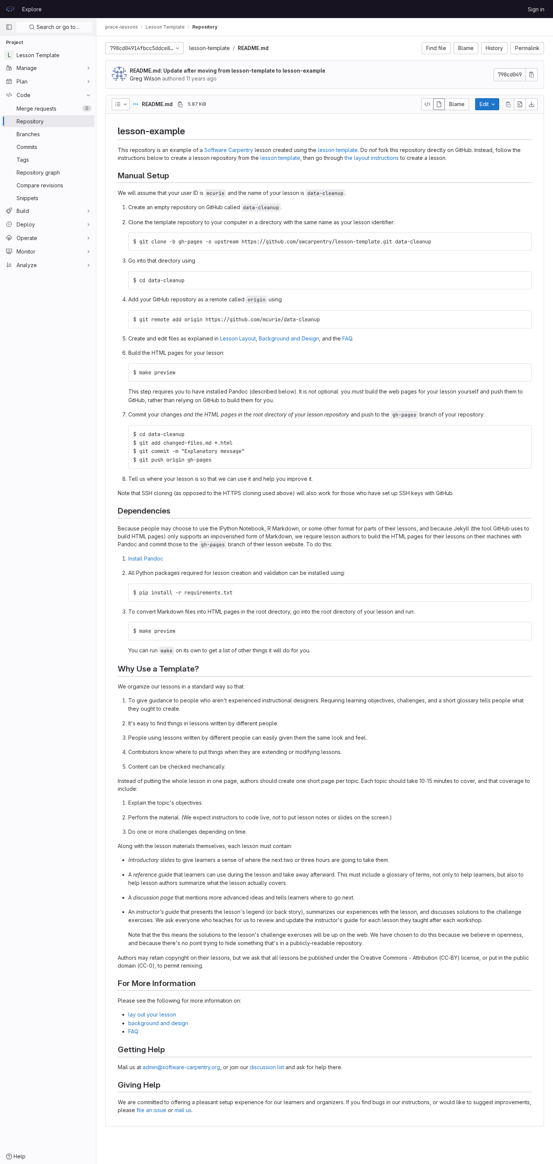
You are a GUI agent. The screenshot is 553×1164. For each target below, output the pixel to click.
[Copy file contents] (508, 104)
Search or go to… (57, 27)
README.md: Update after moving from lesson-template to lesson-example (227, 70)
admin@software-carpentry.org (181, 1067)
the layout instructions (372, 158)
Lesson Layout (238, 338)
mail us (183, 1110)
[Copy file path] (180, 104)
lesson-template (209, 48)
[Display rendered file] (439, 104)
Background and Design (289, 338)
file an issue (151, 1110)
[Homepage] (10, 9)
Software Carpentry (228, 150)
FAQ (347, 338)
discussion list (267, 1067)
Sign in (536, 9)
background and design (158, 1023)
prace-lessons (121, 27)
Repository (204, 27)
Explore (32, 9)
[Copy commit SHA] (532, 74)
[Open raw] (520, 104)
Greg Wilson (145, 78)
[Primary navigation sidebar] (9, 27)
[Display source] (427, 104)
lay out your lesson (152, 1014)
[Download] (532, 104)
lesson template (338, 150)
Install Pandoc (145, 558)
